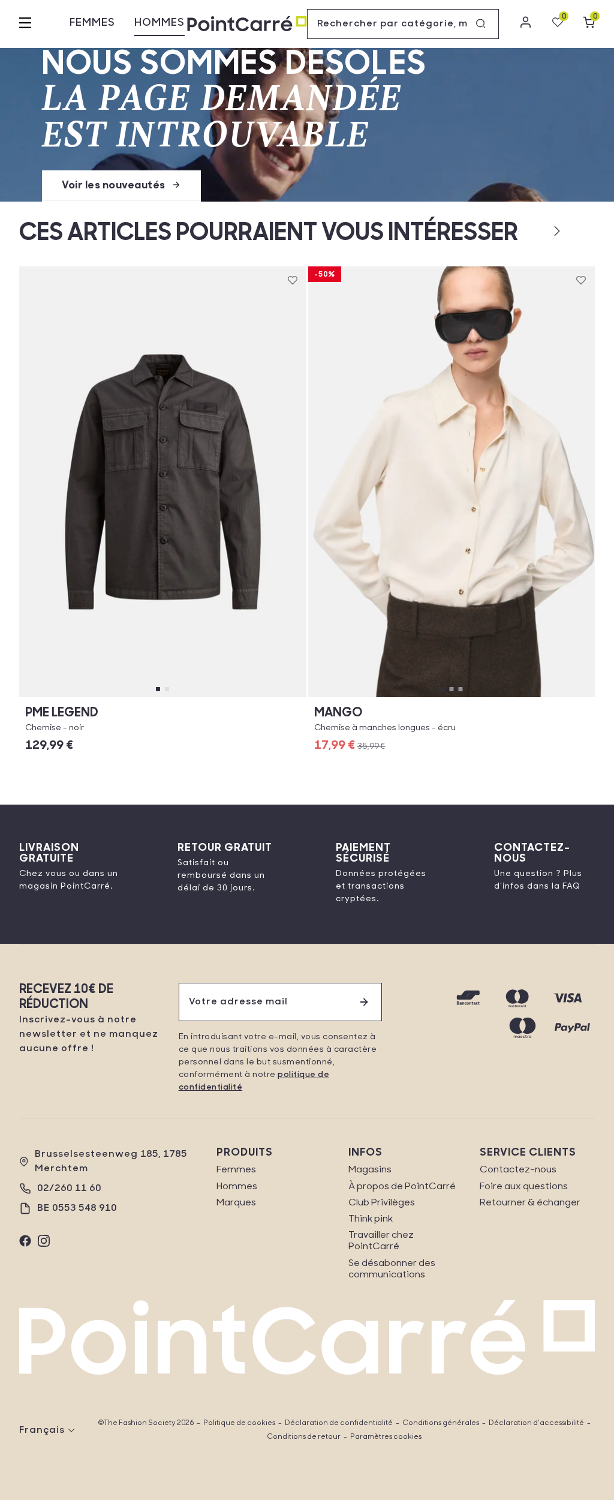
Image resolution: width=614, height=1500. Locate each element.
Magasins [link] (370, 1170)
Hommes (159, 23)
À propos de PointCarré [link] (402, 1187)
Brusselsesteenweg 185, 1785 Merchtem (111, 1162)
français (42, 1430)
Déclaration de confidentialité (339, 1423)
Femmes (92, 23)
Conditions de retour (304, 1437)
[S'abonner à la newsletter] (364, 1002)
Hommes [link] (236, 1187)
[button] (537, 231)
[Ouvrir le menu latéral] (25, 24)
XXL (213, 696)
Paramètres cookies (386, 1437)
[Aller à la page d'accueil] (247, 24)
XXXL (264, 696)
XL (162, 696)
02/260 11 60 (69, 1188)
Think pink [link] (370, 1219)
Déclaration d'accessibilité (536, 1423)
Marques (236, 1203)
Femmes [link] (236, 1170)
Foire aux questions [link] (524, 1187)
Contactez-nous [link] (518, 1170)
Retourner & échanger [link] (530, 1203)
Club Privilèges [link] (381, 1203)
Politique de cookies (239, 1423)
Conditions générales (440, 1423)
